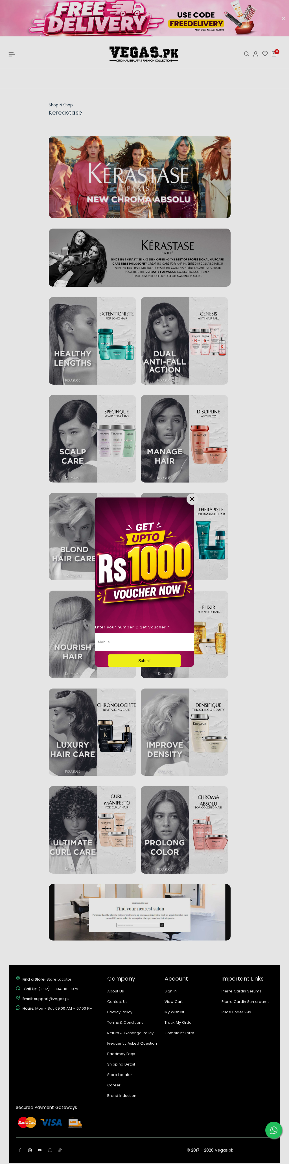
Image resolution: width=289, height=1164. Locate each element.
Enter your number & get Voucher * (132, 627)
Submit (144, 660)
